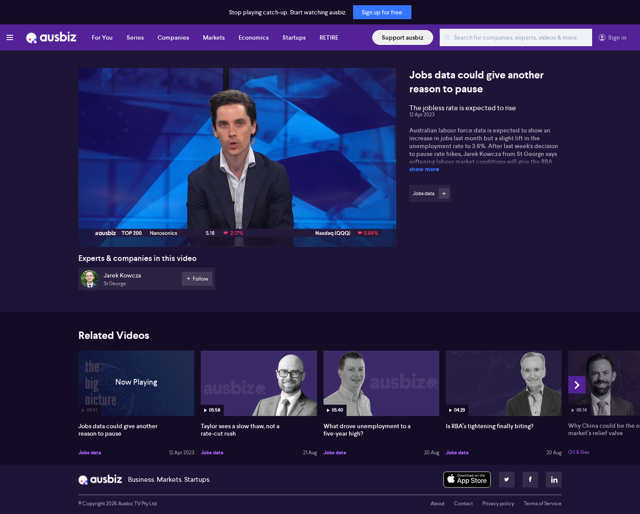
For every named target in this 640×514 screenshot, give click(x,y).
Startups (294, 37)
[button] (239, 160)
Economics (254, 37)
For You (102, 37)
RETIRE (329, 37)
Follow (444, 193)
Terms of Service (543, 503)
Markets (214, 37)
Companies (173, 37)
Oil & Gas (578, 452)
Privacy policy (498, 503)
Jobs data (89, 452)
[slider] (237, 216)
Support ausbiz (403, 37)
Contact (463, 503)
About (438, 503)
